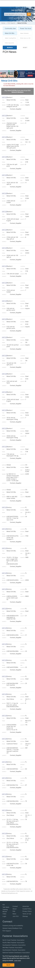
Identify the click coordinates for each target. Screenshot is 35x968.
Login (4, 917)
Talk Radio (6, 908)
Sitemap (25, 917)
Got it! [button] (8, 965)
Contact (15, 907)
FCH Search (11, 23)
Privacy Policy (27, 912)
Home (3, 23)
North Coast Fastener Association (13, 941)
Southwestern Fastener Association (14, 951)
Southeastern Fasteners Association (14, 946)
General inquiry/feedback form (12, 929)
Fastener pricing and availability (13, 926)
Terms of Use (27, 914)
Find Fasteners (17, 10)
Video (4, 914)
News (14, 914)
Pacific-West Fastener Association (13, 943)
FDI (4, 905)
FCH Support (7, 931)
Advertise (26, 907)
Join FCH (16, 917)
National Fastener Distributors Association (16, 953)
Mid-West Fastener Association (12, 948)
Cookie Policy (27, 909)
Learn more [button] (17, 960)
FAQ (14, 912)
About (14, 909)
